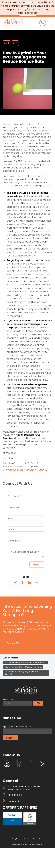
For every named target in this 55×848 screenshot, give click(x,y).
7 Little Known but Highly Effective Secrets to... (23, 667)
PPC (15, 43)
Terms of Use (37, 839)
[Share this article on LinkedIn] (29, 582)
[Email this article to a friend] (37, 582)
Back (6, 43)
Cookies (26, 839)
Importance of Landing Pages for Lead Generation (21, 672)
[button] (15, 643)
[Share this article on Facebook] (22, 582)
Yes (32, 12)
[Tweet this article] (15, 582)
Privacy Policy (16, 839)
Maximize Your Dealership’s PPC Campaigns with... (26, 662)
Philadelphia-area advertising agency (26, 469)
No (35, 12)
